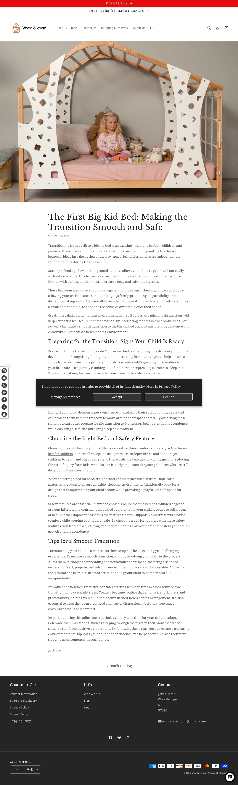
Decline (168, 397)
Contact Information (23, 694)
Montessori (165, 623)
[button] (61, 28)
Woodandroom (200, 773)
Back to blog (121, 666)
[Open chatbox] (230, 777)
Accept (117, 397)
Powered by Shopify (218, 773)
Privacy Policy (170, 386)
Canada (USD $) (23, 769)
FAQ (86, 707)
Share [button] (57, 650)
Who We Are (92, 694)
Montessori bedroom (155, 321)
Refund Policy (19, 714)
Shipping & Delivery (23, 700)
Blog (87, 700)
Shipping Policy (20, 721)
